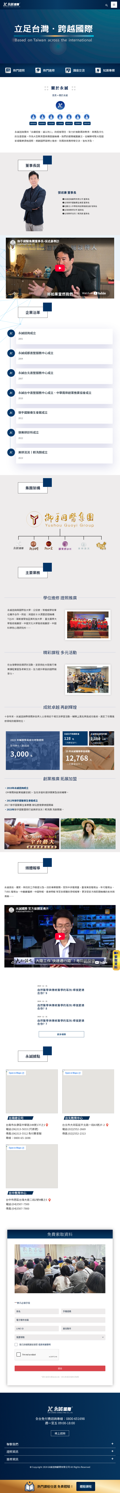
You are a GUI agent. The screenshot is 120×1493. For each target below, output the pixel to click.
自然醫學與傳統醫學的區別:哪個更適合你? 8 (60, 1006)
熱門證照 (19, 70)
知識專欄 (109, 70)
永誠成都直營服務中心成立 (35, 353)
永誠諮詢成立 (27, 333)
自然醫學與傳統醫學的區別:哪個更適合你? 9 (60, 991)
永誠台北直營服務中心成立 (35, 373)
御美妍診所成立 (28, 432)
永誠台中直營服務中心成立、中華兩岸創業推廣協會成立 (54, 393)
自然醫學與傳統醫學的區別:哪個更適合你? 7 (60, 1022)
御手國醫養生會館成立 (33, 412)
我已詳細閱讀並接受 (35, 1344)
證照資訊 (12, 1451)
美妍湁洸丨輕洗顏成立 (33, 452)
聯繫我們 (12, 1444)
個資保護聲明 (44, 1344)
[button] (18, 1269)
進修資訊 (12, 1459)
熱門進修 (49, 70)
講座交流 (79, 70)
